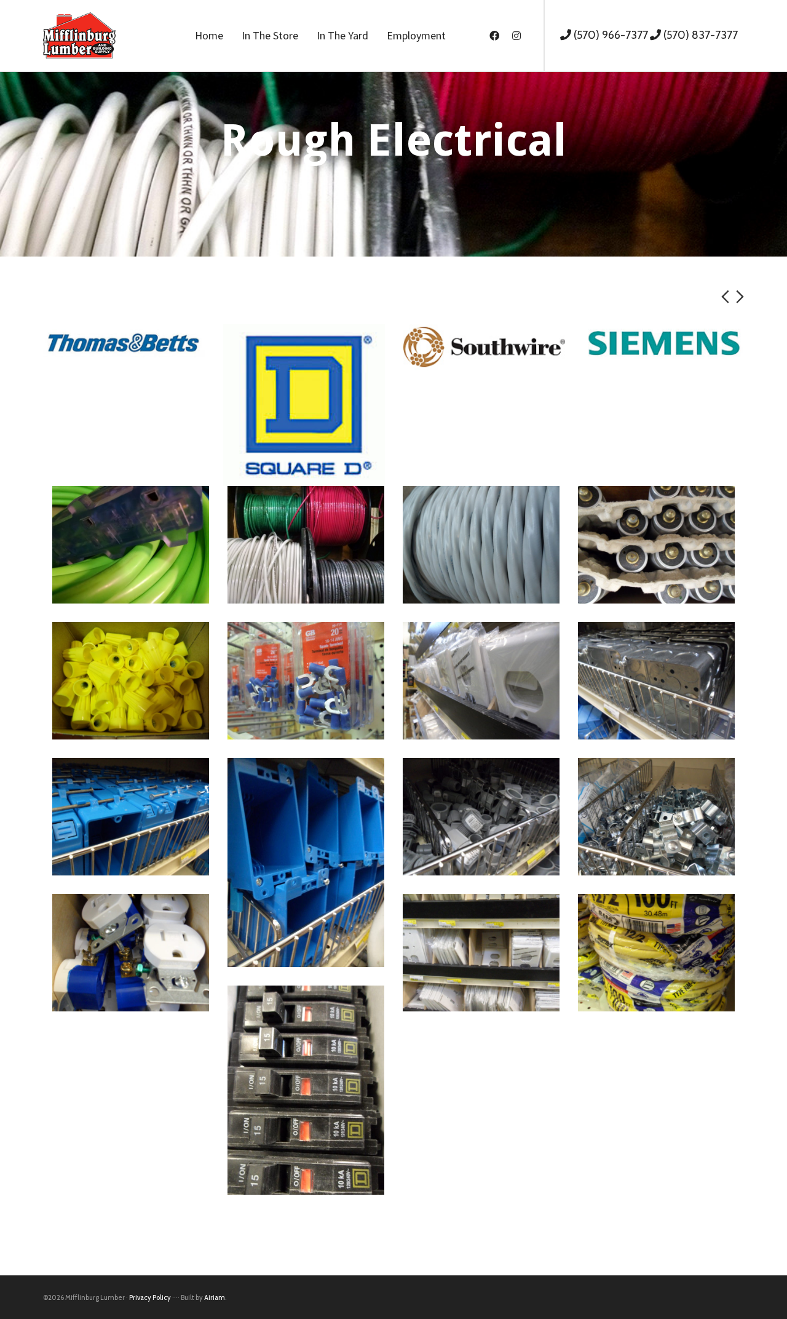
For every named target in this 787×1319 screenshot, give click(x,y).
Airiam (214, 1297)
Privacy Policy (150, 1297)
